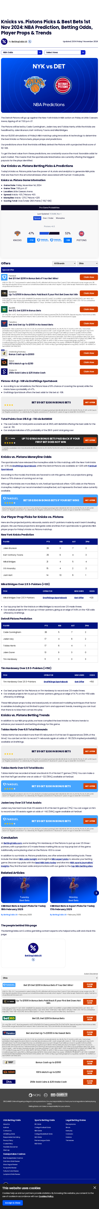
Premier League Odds (42, 1140)
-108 (68, 240)
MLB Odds (38, 1144)
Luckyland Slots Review (11, 1174)
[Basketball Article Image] (24, 890)
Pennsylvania (71, 1124)
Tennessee (70, 1140)
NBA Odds (38, 1131)
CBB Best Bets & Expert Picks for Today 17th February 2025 (72, 907)
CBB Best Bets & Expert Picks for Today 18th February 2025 (23, 907)
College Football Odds (43, 1127)
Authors (6, 1127)
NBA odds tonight (28, 859)
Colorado (69, 1134)
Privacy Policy (8, 1140)
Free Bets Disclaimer (10, 1147)
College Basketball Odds (44, 1134)
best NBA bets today (45, 862)
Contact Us (7, 1131)
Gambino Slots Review (11, 1161)
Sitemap (6, 1150)
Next (96, 893)
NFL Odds (38, 1124)
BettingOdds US (19, 41)
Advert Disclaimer (91, 974)
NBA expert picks (60, 859)
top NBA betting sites (82, 866)
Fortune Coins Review (11, 1171)
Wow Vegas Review (10, 1164)
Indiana (69, 1137)
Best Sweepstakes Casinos (13, 1158)
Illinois (68, 1127)
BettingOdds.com (13, 843)
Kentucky (69, 1131)
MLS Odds (38, 1137)
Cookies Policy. (46, 1196)
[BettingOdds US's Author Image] (33, 948)
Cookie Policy (8, 1144)
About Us (6, 1124)
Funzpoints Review (9, 1168)
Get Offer (79, 597)
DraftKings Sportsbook (24, 465)
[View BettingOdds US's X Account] (29, 41)
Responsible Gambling (11, 1137)
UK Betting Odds (9, 1134)
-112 (31, 240)
